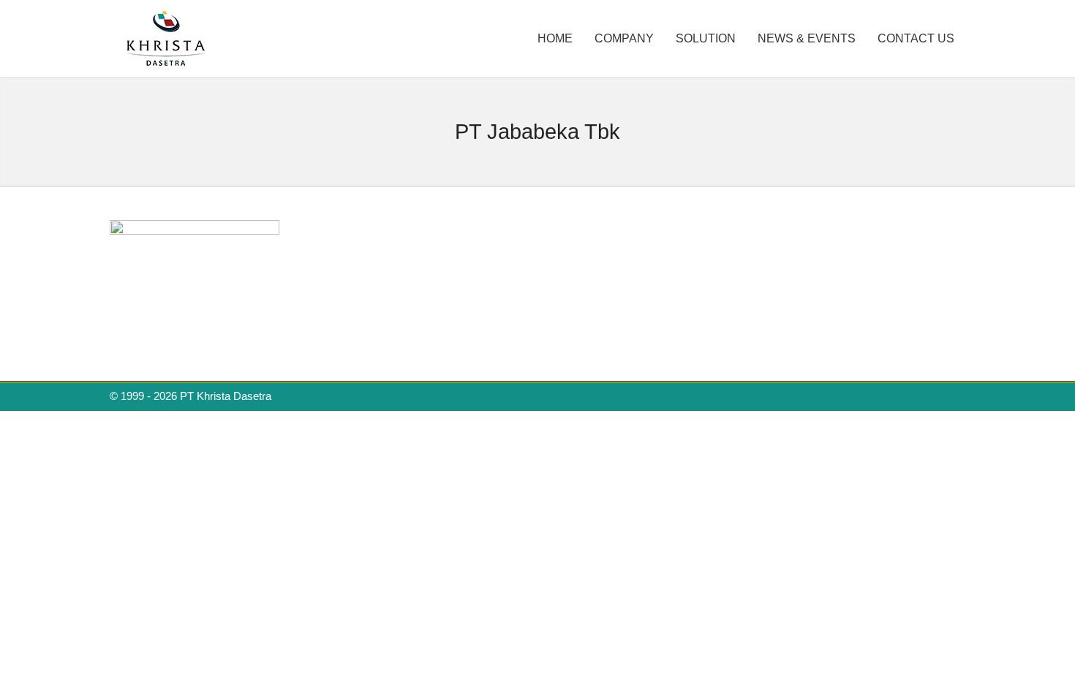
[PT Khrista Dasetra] (166, 64)
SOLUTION (706, 38)
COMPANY (624, 38)
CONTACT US (916, 38)
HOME (555, 38)
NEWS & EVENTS (807, 38)
